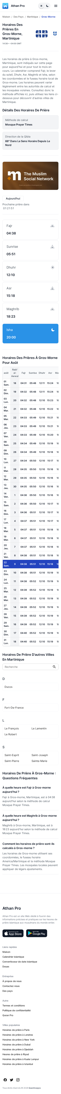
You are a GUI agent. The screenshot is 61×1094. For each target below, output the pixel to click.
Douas (5, 966)
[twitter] (11, 1080)
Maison (6, 16)
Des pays (19, 16)
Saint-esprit (12, 755)
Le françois (12, 728)
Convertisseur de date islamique (19, 961)
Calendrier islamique (13, 956)
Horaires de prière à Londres (17, 1034)
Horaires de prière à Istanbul (17, 1064)
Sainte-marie (39, 761)
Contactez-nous (11, 986)
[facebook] (5, 1080)
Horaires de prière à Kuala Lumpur (20, 1059)
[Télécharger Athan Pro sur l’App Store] (13, 933)
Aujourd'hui (13, 198)
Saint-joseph (40, 755)
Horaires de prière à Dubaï (16, 1044)
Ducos (8, 686)
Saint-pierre (12, 761)
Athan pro (18, 5)
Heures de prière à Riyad (15, 1054)
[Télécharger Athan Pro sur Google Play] (36, 933)
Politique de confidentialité (16, 1010)
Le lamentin (39, 728)
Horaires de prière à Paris (16, 1029)
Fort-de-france (14, 707)
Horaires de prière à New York (18, 1039)
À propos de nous (12, 981)
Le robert (11, 734)
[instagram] (18, 1080)
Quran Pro (7, 1015)
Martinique (32, 16)
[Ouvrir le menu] (56, 6)
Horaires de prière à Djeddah (17, 1049)
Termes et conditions (13, 1005)
